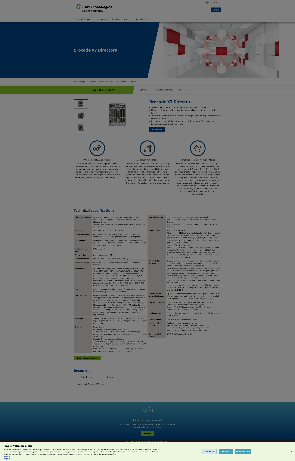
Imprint (7, 459)
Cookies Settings (209, 451)
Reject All (225, 451)
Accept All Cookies (243, 451)
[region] (147, 451)
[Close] (291, 451)
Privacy (7, 456)
